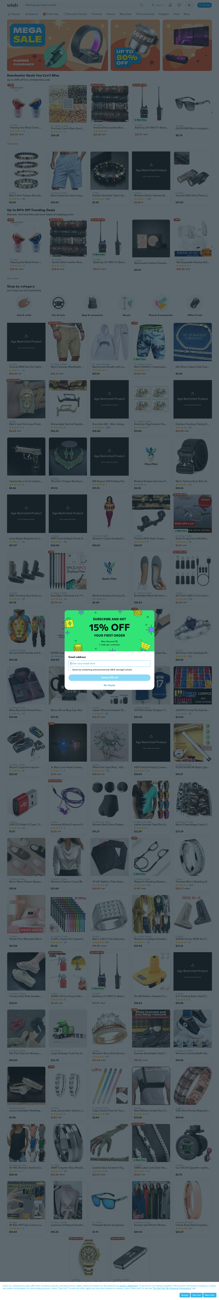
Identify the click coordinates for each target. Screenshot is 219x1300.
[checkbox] (69, 669)
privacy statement (129, 1285)
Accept (184, 1295)
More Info (210, 1295)
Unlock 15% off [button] (109, 677)
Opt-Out (196, 1295)
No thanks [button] (109, 685)
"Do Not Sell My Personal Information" (172, 1288)
